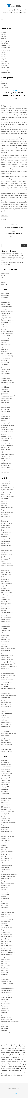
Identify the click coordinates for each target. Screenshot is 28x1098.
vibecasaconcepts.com (7, 643)
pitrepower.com (5, 447)
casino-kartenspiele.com (7, 355)
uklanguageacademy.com (7, 487)
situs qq (18, 1054)
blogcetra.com (4, 594)
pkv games (4, 215)
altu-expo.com (4, 863)
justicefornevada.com (6, 577)
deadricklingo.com (5, 626)
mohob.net (4, 536)
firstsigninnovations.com (7, 311)
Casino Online (4, 80)
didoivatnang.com (5, 909)
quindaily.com (4, 1006)
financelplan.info (5, 498)
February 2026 (5, 41)
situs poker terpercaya (7, 279)
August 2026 (4, 31)
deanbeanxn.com (5, 505)
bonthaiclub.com (5, 827)
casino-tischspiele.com (6, 358)
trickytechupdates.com (7, 462)
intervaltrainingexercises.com (8, 688)
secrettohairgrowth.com (7, 396)
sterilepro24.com (5, 657)
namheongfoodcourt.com (7, 431)
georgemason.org (5, 483)
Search (23, 245)
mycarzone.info (5, 641)
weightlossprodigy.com (7, 538)
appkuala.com (4, 389)
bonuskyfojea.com (5, 700)
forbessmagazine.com (6, 927)
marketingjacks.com (6, 458)
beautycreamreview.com (7, 901)
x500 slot (8, 1048)
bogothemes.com (5, 816)
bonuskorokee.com (6, 702)
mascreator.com (5, 956)
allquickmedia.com (5, 378)
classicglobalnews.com (6, 1023)
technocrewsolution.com (7, 333)
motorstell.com (5, 328)
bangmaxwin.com (5, 407)
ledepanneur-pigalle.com (7, 422)
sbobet (19, 1048)
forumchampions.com (6, 306)
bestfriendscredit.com (6, 854)
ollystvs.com (4, 597)
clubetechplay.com (5, 708)
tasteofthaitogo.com (6, 398)
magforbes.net (5, 338)
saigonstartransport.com (7, 405)
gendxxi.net (4, 637)
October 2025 (4, 49)
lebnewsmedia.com (6, 833)
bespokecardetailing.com (7, 853)
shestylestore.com (6, 749)
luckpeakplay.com (5, 728)
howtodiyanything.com (6, 945)
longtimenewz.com (6, 724)
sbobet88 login (17, 1066)
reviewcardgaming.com (7, 661)
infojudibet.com (5, 501)
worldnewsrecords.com (7, 655)
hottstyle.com (4, 943)
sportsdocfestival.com (6, 748)
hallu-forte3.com (5, 434)
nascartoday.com (5, 961)
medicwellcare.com (6, 650)
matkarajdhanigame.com (7, 507)
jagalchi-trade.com (5, 806)
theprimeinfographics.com (7, 673)
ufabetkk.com (4, 376)
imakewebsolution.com (7, 512)
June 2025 (3, 56)
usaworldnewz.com (6, 764)
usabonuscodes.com (6, 985)
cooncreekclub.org (5, 300)
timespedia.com (5, 371)
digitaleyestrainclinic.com (7, 451)
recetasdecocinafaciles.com (8, 876)
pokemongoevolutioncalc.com (8, 733)
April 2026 (3, 38)
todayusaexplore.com (6, 766)
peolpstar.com (5, 319)
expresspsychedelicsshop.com (9, 920)
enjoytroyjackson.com (6, 914)
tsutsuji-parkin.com (6, 869)
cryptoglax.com (5, 813)
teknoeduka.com (5, 979)
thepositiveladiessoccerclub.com (9, 874)
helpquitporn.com (5, 938)
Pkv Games (4, 81)
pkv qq (3, 1045)
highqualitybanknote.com (7, 939)
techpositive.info (5, 588)
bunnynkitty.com (5, 400)
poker (2, 280)
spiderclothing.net (5, 840)
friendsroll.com (5, 838)
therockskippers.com (6, 438)
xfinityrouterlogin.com (6, 456)
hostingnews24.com (6, 941)
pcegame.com (4, 968)
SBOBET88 (4, 83)
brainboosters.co (5, 778)
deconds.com (4, 1028)
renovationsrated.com (6, 996)
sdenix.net (4, 342)
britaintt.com (4, 1026)
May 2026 (3, 36)
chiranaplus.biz (5, 427)
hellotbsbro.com (5, 581)
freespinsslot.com (5, 549)
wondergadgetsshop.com (7, 842)
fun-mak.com (4, 681)
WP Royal (17, 1088)
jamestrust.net (5, 362)
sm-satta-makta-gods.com (8, 986)
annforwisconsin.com (6, 787)
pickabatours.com (5, 494)
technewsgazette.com (6, 380)
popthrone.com (5, 509)
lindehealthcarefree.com (7, 489)
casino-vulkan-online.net (7, 445)
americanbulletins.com (6, 892)
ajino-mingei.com (5, 818)
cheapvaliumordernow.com (8, 675)
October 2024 (4, 70)
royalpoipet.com (5, 691)
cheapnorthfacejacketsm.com (8, 822)
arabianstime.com (5, 896)
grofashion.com (5, 731)
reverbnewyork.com (6, 798)
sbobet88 (24, 1065)
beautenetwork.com (6, 1015)
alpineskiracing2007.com (7, 443)
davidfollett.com (5, 795)
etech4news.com (5, 918)
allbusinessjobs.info (6, 491)
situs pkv (6, 1046)
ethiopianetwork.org (6, 574)
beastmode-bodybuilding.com (8, 496)
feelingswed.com (5, 923)
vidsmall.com (4, 652)
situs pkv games (10, 1055)
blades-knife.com (5, 610)
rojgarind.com (4, 559)
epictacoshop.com (5, 411)
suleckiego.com (5, 472)
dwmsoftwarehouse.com (7, 912)
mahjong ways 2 (10, 1054)
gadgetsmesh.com (6, 576)
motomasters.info (5, 639)
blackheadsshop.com (6, 664)
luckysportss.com (5, 726)
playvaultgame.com (6, 742)
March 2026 (4, 40)
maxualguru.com (5, 543)
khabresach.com (5, 465)
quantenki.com (4, 646)
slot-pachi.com (5, 547)
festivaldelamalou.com (6, 310)
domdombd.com (5, 710)
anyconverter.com (5, 369)
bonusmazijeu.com (6, 699)
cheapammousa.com (6, 873)
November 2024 (5, 69)
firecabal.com (4, 925)
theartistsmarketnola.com (7, 425)
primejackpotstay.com (6, 738)
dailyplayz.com (5, 711)
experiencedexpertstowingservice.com (11, 662)
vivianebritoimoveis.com (7, 337)
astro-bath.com (5, 860)
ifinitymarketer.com (6, 719)
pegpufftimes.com (5, 302)
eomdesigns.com (5, 634)
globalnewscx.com (5, 599)
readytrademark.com (6, 994)
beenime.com (4, 677)
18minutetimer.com (6, 563)
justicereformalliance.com (7, 811)
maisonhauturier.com (6, 954)
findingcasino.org (5, 615)
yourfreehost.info (5, 820)
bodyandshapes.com (6, 1019)
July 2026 (3, 32)
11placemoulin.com (6, 532)
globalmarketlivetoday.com (8, 929)
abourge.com (4, 887)
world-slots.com (5, 511)
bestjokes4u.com (5, 525)
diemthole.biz (4, 375)
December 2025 (5, 45)
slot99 (16, 1074)
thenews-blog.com (6, 981)
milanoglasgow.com (6, 433)
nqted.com (4, 963)
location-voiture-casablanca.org (9, 666)
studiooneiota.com (6, 614)
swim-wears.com (5, 315)
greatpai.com (4, 880)
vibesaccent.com (5, 775)
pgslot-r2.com (4, 970)
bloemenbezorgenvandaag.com (9, 395)
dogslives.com (4, 601)
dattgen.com (4, 907)
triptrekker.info (5, 635)
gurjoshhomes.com (6, 824)
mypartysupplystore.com (7, 786)
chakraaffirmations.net (6, 523)
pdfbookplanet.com (6, 603)
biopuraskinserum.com (6, 413)
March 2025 (4, 61)
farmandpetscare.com (6, 583)
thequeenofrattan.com (6, 606)
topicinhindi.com (5, 485)
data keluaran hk (5, 273)
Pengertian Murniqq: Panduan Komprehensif (12, 253)
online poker (4, 284)
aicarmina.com (4, 784)
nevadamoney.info (5, 418)
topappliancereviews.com (7, 460)
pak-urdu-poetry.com (6, 592)
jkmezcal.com (4, 686)
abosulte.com (4, 1008)
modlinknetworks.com (6, 722)
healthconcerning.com (6, 558)
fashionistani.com (5, 921)
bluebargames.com (6, 308)
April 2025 (3, 60)
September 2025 (5, 51)
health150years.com (6, 329)
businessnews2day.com (7, 653)
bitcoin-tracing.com (6, 1017)
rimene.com (4, 420)
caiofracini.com (5, 587)
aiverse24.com (5, 1010)
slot (5, 1050)
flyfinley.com (4, 518)
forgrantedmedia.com (6, 317)
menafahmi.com (5, 958)
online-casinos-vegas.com (7, 454)
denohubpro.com (5, 608)
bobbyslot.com (5, 530)
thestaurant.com (5, 693)
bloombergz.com (5, 351)
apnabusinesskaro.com (7, 471)
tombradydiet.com (6, 825)
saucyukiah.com (5, 293)
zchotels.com (4, 974)
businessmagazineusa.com (8, 648)
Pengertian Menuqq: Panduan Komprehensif (12, 255)
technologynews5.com (6, 977)
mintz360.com (4, 534)
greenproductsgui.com (7, 556)
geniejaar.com (4, 529)
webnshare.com (5, 570)
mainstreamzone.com (6, 567)
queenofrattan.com (6, 605)
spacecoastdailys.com (6, 992)
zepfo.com (4, 976)
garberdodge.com (5, 313)
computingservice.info (6, 585)
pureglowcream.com (6, 393)
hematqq (18, 1068)
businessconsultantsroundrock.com (10, 1021)
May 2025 (3, 58)
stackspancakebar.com (7, 429)
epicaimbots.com (5, 916)
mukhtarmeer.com (5, 959)
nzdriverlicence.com (6, 965)
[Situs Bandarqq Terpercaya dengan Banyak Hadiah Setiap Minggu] (14, 5)
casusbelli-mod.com (6, 829)
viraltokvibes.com (5, 335)
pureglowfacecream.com (7, 382)
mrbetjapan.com (5, 386)
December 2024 (5, 67)
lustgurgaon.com (5, 527)
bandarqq (3, 282)
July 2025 (3, 54)
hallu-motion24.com (6, 436)
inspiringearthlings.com (7, 947)
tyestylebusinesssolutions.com (9, 690)
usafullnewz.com (5, 760)
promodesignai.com (6, 1003)
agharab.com (4, 871)
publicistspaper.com (6, 1005)
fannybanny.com (5, 717)
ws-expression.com (6, 972)
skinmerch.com (5, 800)
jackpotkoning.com (5, 720)
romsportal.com (5, 746)
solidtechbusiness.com (7, 659)
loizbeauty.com (5, 367)
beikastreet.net (5, 295)
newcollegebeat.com (6, 797)
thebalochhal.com (5, 771)
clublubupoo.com (5, 697)
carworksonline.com (6, 322)
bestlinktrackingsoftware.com (8, 695)
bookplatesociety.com (6, 831)
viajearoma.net (5, 867)
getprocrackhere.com (6, 713)
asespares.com (5, 894)
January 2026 (4, 43)
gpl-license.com (5, 930)
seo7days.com (5, 391)
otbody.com (4, 360)
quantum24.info (5, 644)
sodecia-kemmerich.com (7, 679)
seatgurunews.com (6, 844)
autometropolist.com (6, 900)
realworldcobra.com (6, 617)
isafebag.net (4, 349)
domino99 (8, 1045)
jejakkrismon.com (5, 373)
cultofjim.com (4, 791)
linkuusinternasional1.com (7, 836)
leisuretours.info (5, 579)
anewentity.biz (5, 387)
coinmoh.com (4, 903)
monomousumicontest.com (8, 624)
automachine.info (5, 619)
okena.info (3, 849)
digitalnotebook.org (6, 541)
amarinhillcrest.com (6, 344)
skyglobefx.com (5, 628)
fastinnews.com (5, 715)
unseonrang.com (5, 590)
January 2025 (4, 65)
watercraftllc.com (5, 885)
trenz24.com (4, 364)
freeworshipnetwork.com (7, 883)
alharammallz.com (5, 891)
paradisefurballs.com (6, 550)
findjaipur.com (4, 789)
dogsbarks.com (5, 911)
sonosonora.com (5, 835)
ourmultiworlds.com (6, 299)
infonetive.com (5, 409)
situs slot (14, 1048)
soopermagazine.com (6, 990)
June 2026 (3, 34)
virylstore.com (4, 326)
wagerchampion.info (6, 623)
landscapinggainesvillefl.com (8, 952)
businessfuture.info (6, 500)
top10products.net (6, 492)
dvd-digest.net (5, 424)
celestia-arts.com (5, 304)
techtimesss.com (5, 324)
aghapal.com (4, 862)
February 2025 (5, 63)
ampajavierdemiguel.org (7, 777)
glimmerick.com (5, 793)
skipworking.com (5, 366)
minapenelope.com (6, 809)
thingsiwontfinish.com (6, 751)
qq (2, 277)
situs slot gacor (16, 1050)
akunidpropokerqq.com (7, 851)
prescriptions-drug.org (7, 331)
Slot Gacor (4, 85)
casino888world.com (6, 682)
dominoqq (4, 1070)
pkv (15, 1070)
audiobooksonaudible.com (7, 1014)
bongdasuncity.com (6, 545)
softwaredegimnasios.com (8, 988)
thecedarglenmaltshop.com (8, 482)
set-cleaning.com (5, 1001)
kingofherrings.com (6, 384)
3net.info (3, 845)
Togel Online (4, 87)
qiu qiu (3, 275)
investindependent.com (7, 948)
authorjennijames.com (6, 865)
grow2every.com (5, 932)
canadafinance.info (5, 416)
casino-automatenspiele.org (8, 357)
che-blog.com (4, 514)
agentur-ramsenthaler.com (8, 632)
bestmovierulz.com (6, 804)
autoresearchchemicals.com (8, 469)
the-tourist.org (5, 346)
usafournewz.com (5, 769)
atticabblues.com (5, 898)
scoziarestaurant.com (6, 997)
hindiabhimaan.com (6, 463)
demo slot (17, 1065)
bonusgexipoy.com (6, 704)
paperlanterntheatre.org (7, 882)
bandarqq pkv (15, 1045)
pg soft (9, 1050)
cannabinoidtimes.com (6, 554)
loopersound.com (5, 807)
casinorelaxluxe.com (6, 706)
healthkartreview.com (6, 936)
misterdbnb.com (5, 684)
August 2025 (4, 52)
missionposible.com (6, 452)
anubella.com (4, 1012)
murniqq (13, 1068)
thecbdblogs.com (5, 467)
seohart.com (4, 999)
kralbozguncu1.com (6, 950)
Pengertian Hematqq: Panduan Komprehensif (12, 257)
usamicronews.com (6, 729)
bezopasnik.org (5, 402)
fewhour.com (4, 561)
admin (4, 219)
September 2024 (5, 72)
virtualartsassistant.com (7, 672)
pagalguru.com (5, 967)
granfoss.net (4, 440)
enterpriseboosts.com (6, 353)
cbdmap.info (4, 503)
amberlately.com (5, 780)
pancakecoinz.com (5, 516)
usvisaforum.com (5, 802)
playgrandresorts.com (6, 744)
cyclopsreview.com (6, 905)
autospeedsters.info (6, 621)
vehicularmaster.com (6, 773)
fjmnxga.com (4, 404)
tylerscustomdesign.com (7, 320)
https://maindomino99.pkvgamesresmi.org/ (12, 1075)
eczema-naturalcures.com (7, 858)
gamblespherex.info (6, 630)
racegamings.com (5, 737)
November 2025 (5, 47)
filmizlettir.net (4, 297)
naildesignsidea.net (6, 878)
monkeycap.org (5, 340)
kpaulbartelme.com (6, 668)
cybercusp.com (5, 1024)
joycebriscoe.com (5, 782)
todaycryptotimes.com (7, 983)
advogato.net (4, 348)
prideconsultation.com (6, 520)
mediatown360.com (6, 449)
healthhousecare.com (6, 934)
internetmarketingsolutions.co (8, 596)
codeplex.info (4, 847)
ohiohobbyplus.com (6, 815)
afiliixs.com (4, 889)
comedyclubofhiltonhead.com (8, 670)
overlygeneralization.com (7, 572)
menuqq (8, 1068)
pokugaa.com (4, 740)
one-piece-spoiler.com (6, 612)
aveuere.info (4, 552)
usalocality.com (5, 768)
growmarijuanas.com (6, 568)
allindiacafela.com (5, 442)
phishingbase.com (5, 735)
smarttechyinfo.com (6, 539)
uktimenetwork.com (6, 762)
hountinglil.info (4, 521)
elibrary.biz (4, 856)
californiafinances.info (6, 414)
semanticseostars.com (7, 565)
